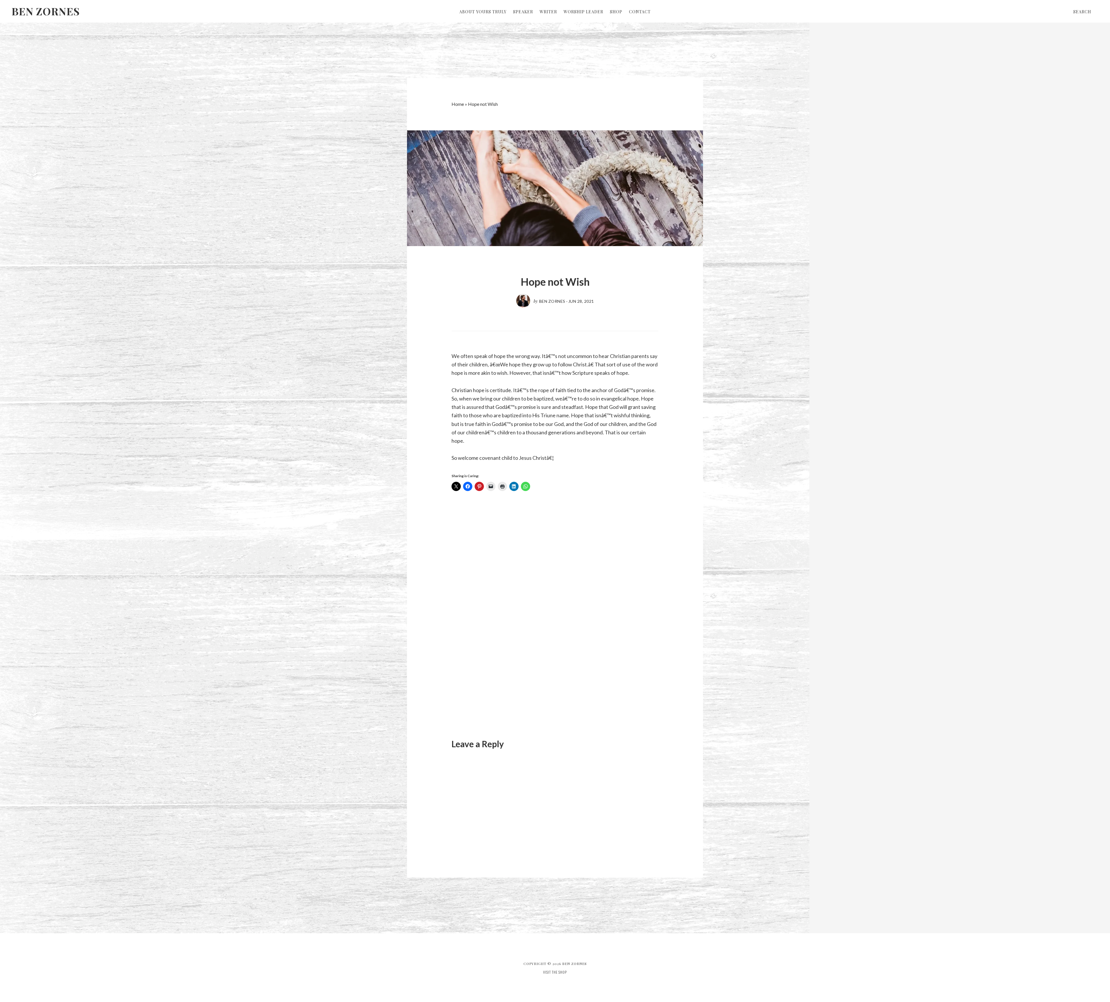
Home (458, 104)
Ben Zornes (46, 11)
